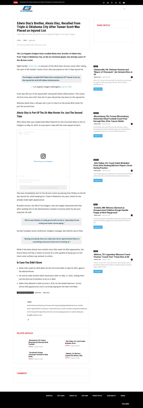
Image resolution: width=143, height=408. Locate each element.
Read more (98, 89)
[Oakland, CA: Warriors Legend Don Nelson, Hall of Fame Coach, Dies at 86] (58, 356)
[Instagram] (108, 2)
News (95, 204)
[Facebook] (104, 2)
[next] (78, 2)
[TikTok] (116, 2)
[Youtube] (124, 2)
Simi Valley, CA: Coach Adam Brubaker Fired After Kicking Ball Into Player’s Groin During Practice (112, 165)
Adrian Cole (97, 77)
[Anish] (20, 310)
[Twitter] (120, 2)
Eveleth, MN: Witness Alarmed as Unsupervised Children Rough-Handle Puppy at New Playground (110, 210)
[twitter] (28, 318)
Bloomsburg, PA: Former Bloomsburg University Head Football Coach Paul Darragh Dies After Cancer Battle (111, 118)
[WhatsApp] (115, 33)
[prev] (75, 2)
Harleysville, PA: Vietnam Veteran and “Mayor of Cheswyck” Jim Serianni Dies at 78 (42, 2)
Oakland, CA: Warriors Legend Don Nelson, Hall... (74, 354)
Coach (95, 66)
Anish (25, 40)
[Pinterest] (112, 2)
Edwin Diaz (46, 292)
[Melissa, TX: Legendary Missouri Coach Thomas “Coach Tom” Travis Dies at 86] (113, 242)
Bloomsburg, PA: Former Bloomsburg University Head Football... (38, 342)
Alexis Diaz (33, 66)
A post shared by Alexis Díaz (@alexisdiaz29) (43, 187)
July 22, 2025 (66, 87)
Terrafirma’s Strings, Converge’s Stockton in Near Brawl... (38, 354)
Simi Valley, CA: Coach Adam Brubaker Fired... (75, 342)
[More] (126, 33)
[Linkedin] (121, 33)
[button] (124, 9)
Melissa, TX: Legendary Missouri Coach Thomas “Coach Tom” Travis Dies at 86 (111, 255)
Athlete (19, 40)
